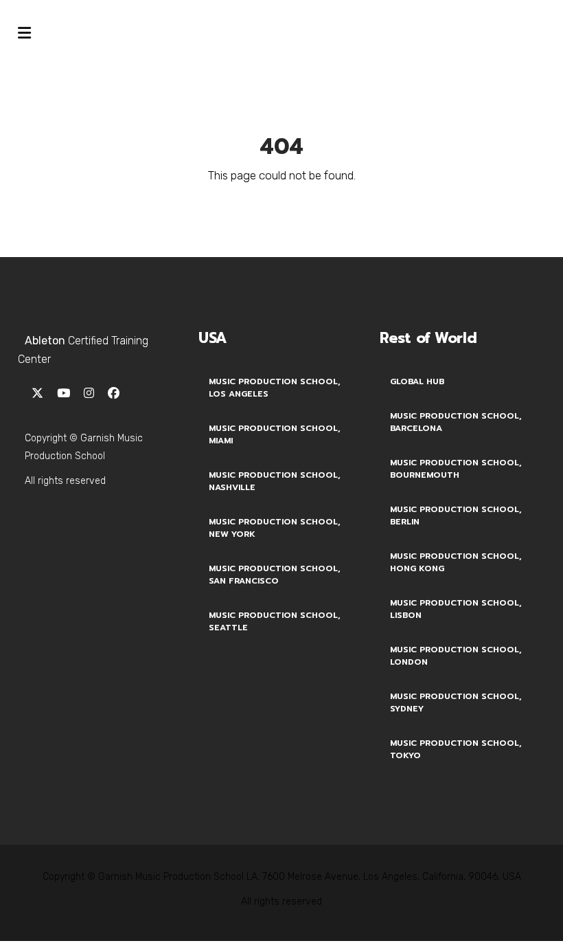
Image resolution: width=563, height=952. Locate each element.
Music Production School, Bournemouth (456, 468)
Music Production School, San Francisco (275, 574)
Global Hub (417, 381)
